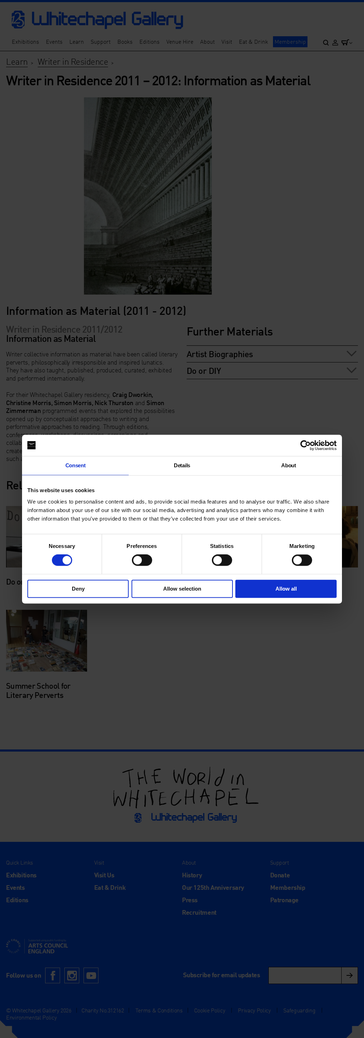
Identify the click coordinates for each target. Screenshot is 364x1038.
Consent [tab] (75, 465)
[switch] (142, 560)
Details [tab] (182, 465)
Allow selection (182, 589)
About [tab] (288, 465)
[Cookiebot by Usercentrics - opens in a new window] (305, 445)
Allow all (286, 589)
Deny (78, 589)
